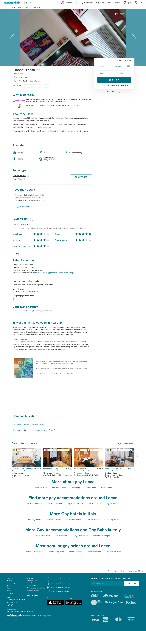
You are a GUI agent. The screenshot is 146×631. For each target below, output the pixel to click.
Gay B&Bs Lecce (59, 487)
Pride (109, 3)
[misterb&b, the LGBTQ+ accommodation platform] (11, 2)
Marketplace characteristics (36, 588)
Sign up (129, 3)
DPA (28, 593)
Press (8, 588)
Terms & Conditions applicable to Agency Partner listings (53, 273)
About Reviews (31, 583)
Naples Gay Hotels (73, 519)
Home (13, 7)
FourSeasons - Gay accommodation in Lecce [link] (83, 470)
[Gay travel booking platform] (14, 615)
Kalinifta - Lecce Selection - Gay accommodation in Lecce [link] (22, 470)
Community (69, 3)
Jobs (8, 585)
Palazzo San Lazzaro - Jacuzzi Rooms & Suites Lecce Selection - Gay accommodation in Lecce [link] (114, 470)
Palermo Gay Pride (56, 551)
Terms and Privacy (32, 580)
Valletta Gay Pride (114, 551)
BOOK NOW (114, 80)
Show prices (81, 177)
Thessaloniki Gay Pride (34, 551)
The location (25, 206)
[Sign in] (122, 15)
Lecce (26, 7)
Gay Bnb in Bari (94, 503)
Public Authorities (32, 596)
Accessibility (11, 583)
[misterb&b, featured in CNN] (94, 595)
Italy (19, 7)
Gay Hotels (117, 3)
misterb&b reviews (33, 590)
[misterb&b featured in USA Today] (96, 602)
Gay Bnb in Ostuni (54, 503)
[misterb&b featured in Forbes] (131, 602)
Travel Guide (91, 487)
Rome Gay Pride (75, 551)
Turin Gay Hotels (34, 519)
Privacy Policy (33, 311)
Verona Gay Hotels (53, 519)
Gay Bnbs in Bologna (101, 535)
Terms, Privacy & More (135, 571)
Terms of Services (19, 311)
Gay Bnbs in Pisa (62, 535)
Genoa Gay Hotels (111, 519)
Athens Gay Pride (94, 551)
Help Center (31, 611)
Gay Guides (100, 3)
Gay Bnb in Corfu (113, 503)
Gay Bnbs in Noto (43, 535)
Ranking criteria (31, 585)
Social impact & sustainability (16, 600)
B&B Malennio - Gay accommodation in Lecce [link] (52, 470)
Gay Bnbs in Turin (81, 535)
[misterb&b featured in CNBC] (110, 595)
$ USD (109, 571)
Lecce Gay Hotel (40, 487)
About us (10, 580)
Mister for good (12, 602)
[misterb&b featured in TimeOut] (128, 596)
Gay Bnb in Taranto (75, 503)
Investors (10, 593)
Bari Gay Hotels (92, 519)
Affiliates (9, 590)
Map (26, 77)
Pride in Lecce (106, 487)
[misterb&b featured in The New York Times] (114, 602)
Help (123, 571)
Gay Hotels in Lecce (125, 444)
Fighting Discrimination (14, 605)
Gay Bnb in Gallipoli (34, 503)
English (116, 571)
